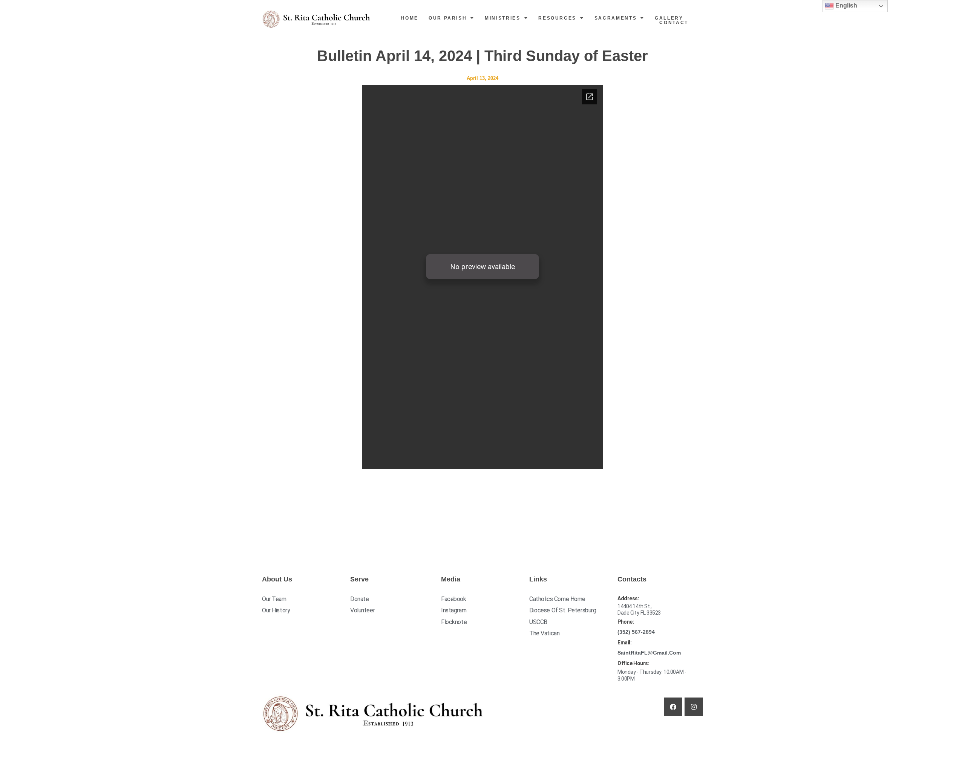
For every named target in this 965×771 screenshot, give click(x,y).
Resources (557, 18)
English (845, 5)
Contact (673, 22)
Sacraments (615, 18)
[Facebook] (673, 707)
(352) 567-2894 (636, 632)
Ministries (503, 18)
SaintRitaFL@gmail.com (649, 653)
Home (409, 18)
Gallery (669, 18)
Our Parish (448, 18)
